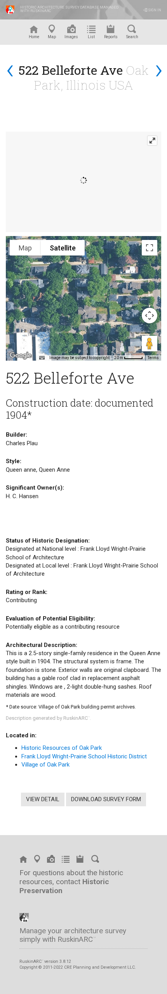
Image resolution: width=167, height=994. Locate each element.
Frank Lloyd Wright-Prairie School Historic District (84, 756)
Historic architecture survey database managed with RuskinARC (69, 8)
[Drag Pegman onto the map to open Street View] (149, 343)
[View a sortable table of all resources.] (66, 861)
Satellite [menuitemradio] (63, 248)
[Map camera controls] (149, 315)
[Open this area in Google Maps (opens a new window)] (20, 356)
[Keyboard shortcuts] (42, 358)
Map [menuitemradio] (25, 248)
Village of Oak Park (45, 764)
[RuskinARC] (24, 917)
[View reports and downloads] (80, 861)
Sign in (154, 10)
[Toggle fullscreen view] (149, 248)
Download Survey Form (106, 799)
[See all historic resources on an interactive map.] (37, 861)
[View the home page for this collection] (23, 861)
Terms (153, 358)
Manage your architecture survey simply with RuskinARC (72, 935)
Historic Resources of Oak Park (61, 747)
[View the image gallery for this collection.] (51, 861)
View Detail (42, 799)
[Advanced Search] (95, 861)
